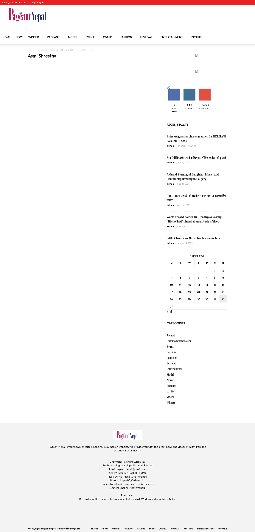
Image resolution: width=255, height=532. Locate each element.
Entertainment (172, 37)
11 (180, 284)
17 (171, 292)
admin (170, 145)
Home (6, 37)
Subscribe (204, 90)
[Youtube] (250, 2)
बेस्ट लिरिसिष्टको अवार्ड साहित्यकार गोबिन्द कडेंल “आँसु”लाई (196, 157)
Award (107, 37)
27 (199, 299)
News (19, 37)
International (174, 369)
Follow (189, 90)
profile (196, 37)
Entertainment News (179, 341)
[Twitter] (238, 2)
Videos (170, 397)
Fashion (126, 37)
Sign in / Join (38, 2)
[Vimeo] (244, 2)
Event (90, 37)
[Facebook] (225, 2)
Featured (172, 358)
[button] (250, 37)
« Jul (169, 311)
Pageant (53, 37)
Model (72, 37)
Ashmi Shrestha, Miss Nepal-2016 (55, 50)
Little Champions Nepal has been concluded (195, 238)
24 (171, 299)
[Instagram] (232, 2)
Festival (146, 37)
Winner (33, 37)
